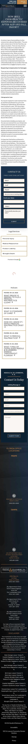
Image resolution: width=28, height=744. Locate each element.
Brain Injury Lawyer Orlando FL (14, 675)
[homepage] (8, 5)
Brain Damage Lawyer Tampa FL (14, 655)
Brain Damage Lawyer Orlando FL (14, 665)
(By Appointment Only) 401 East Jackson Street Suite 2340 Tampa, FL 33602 (14, 555)
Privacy (14, 740)
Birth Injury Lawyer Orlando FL (14, 673)
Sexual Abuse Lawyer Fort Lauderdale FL (14, 695)
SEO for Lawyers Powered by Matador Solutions (14, 732)
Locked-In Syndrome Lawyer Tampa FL (14, 685)
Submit (14, 221)
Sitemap (14, 737)
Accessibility (14, 727)
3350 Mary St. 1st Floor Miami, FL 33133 (14, 578)
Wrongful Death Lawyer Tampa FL (14, 701)
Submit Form (14, 436)
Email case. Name (9, 198)
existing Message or (14, 385)
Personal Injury (8, 238)
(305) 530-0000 (23, 2)
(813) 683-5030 (14, 560)
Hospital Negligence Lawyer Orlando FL (14, 683)
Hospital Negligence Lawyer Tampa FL (14, 657)
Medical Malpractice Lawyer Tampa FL (14, 659)
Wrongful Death (9, 253)
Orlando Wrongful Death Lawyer (14, 677)
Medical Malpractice (10, 243)
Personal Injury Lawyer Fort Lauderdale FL (14, 689)
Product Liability (9, 248)
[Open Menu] (25, 6)
